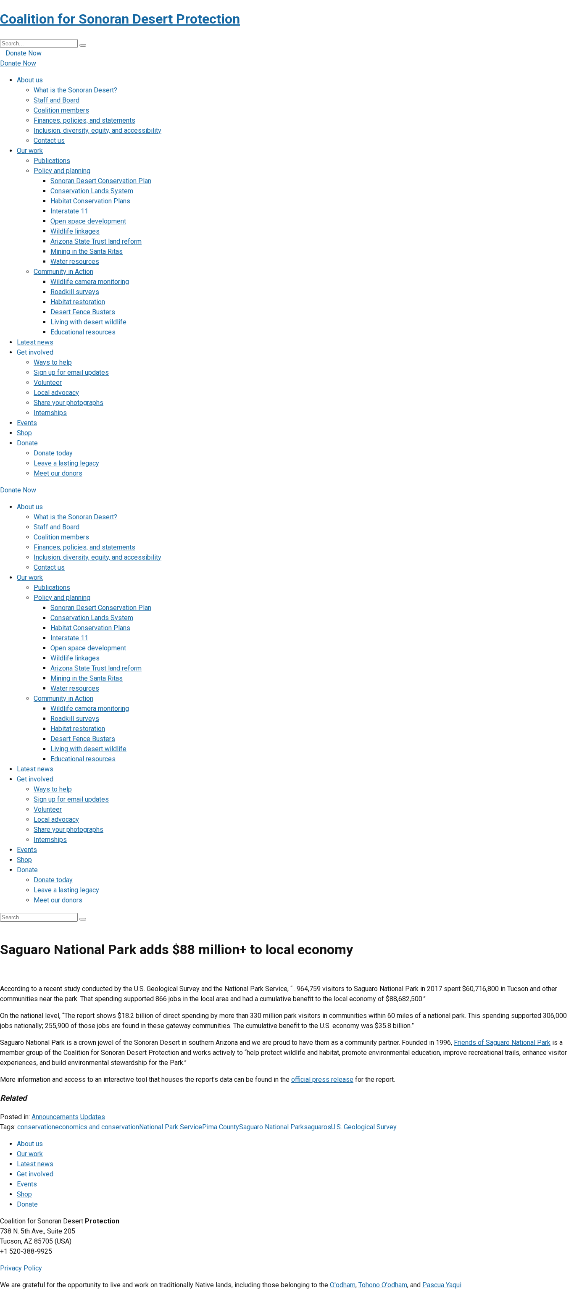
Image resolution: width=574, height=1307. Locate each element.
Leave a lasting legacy (66, 463)
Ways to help (53, 362)
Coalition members (61, 110)
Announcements (55, 1117)
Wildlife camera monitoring (89, 282)
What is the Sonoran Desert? (75, 90)
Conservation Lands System (91, 191)
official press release (322, 1079)
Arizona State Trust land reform (96, 241)
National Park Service (170, 1127)
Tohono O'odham (382, 1285)
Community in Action (63, 272)
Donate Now (23, 53)
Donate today (53, 453)
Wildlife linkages (75, 231)
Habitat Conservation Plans (90, 201)
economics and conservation (97, 1127)
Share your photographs (68, 403)
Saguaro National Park (271, 1127)
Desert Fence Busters (82, 312)
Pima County (220, 1127)
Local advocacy (56, 393)
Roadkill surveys (74, 292)
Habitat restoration (77, 302)
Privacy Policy (21, 1268)
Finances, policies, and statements (84, 120)
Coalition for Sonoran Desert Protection (120, 19)
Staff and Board (56, 100)
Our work (30, 151)
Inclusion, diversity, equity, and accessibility (97, 130)
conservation (36, 1127)
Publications (52, 161)
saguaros (317, 1127)
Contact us (49, 141)
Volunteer (48, 383)
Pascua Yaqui (441, 1285)
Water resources (74, 262)
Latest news (35, 342)
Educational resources (83, 332)
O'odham (342, 1285)
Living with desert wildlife (88, 322)
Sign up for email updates (71, 372)
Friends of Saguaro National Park (502, 1043)
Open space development (88, 221)
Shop (24, 433)
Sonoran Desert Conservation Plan (100, 181)
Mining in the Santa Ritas (86, 251)
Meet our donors (58, 473)
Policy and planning (62, 171)
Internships (50, 413)
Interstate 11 (69, 211)
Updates (92, 1117)
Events (27, 423)
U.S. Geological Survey (364, 1127)
